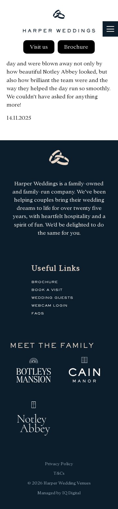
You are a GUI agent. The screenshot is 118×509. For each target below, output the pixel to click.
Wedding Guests (52, 297)
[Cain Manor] (84, 371)
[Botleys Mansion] (33, 371)
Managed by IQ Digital (59, 493)
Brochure (76, 47)
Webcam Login (49, 305)
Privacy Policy (59, 464)
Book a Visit (47, 290)
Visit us (39, 47)
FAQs (37, 313)
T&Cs (59, 473)
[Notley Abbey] (33, 419)
